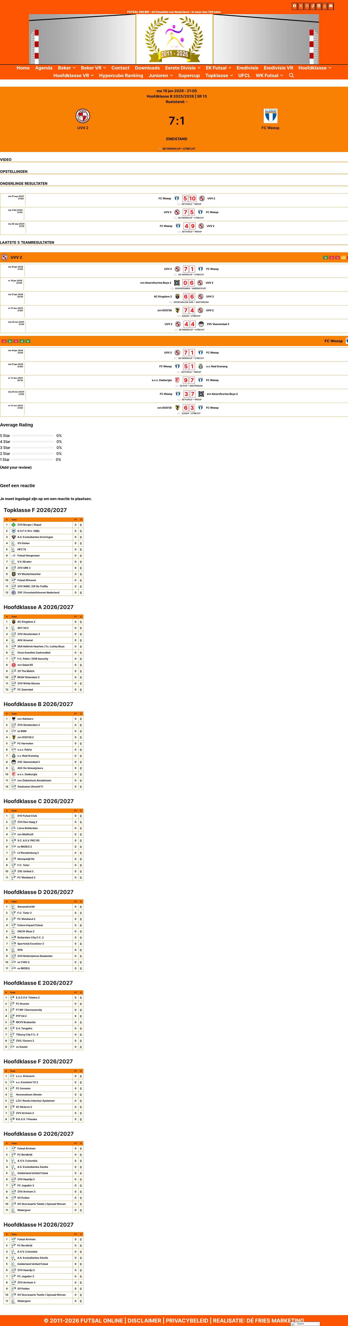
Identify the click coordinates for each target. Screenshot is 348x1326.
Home (23, 68)
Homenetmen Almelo (29, 1094)
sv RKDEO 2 (24, 846)
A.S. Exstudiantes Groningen (35, 536)
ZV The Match (25, 671)
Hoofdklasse (313, 68)
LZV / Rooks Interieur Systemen (35, 1100)
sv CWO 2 (23, 962)
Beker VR (91, 68)
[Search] (291, 75)
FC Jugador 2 (25, 1185)
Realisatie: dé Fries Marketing (258, 1320)
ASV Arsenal (25, 640)
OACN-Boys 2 (25, 931)
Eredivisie (247, 68)
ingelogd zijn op (29, 499)
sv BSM (21, 731)
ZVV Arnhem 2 (25, 1113)
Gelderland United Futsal (32, 1173)
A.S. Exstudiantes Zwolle (32, 1166)
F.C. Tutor (23, 865)
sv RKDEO (23, 968)
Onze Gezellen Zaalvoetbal (33, 652)
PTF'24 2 (21, 1015)
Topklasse (216, 75)
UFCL (244, 75)
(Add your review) (16, 467)
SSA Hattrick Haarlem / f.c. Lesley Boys (41, 646)
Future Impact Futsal (30, 925)
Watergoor (24, 1210)
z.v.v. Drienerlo (25, 1076)
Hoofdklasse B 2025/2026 (171, 96)
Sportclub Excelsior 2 (30, 943)
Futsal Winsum (26, 580)
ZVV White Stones (28, 683)
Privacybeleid (187, 1320)
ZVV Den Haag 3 (27, 821)
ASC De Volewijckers (30, 768)
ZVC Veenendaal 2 (28, 761)
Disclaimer (144, 1320)
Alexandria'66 (26, 906)
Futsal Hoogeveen (28, 555)
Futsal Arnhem (26, 1148)
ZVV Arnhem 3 (26, 1191)
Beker (64, 68)
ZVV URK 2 (24, 567)
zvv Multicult (25, 834)
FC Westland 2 (26, 918)
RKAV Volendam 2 (28, 677)
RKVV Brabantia (26, 1022)
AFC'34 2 (23, 627)
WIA (20, 949)
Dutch (300, 1323)
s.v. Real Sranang (28, 755)
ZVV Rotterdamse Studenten (35, 955)
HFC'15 (21, 549)
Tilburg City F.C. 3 (27, 1034)
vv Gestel (21, 1046)
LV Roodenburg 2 (28, 852)
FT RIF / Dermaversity (29, 1009)
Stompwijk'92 (25, 858)
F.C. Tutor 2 (24, 912)
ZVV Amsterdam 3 (28, 634)
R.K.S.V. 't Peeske (26, 1119)
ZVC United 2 (25, 871)
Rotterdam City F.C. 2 (30, 937)
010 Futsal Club (27, 815)
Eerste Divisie (180, 68)
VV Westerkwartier (29, 573)
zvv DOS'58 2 (25, 737)
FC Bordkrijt (24, 1154)
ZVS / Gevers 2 (25, 1040)
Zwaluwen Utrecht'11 (30, 786)
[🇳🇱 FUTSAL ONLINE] (174, 39)
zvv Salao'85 (25, 664)
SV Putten (23, 1197)
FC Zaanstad (25, 689)
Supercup (189, 75)
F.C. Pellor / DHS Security (32, 658)
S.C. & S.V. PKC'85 (28, 840)
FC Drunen (22, 1003)
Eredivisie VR (278, 68)
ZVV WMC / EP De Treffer (32, 586)
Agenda (44, 68)
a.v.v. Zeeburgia (27, 774)
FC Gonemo (23, 1088)
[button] (74, 67)
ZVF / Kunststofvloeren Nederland (38, 592)
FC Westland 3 (26, 877)
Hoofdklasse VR (71, 75)
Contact (120, 68)
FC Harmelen (25, 743)
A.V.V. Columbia (27, 1160)
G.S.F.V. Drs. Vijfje (28, 530)
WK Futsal (267, 75)
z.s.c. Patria (24, 749)
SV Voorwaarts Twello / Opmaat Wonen (41, 1203)
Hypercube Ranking (121, 75)
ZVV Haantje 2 (26, 1179)
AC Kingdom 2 (26, 621)
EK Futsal (216, 68)
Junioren (158, 75)
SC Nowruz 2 (24, 1106)
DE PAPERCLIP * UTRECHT (179, 148)
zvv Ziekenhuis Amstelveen (34, 780)
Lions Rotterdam (27, 828)
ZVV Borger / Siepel (29, 524)
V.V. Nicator (24, 561)
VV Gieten (23, 543)
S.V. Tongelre (24, 1028)
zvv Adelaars (25, 718)
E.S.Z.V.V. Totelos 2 (28, 997)
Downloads (147, 68)
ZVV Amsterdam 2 (28, 724)
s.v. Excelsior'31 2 (27, 1082)
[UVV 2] (82, 121)
